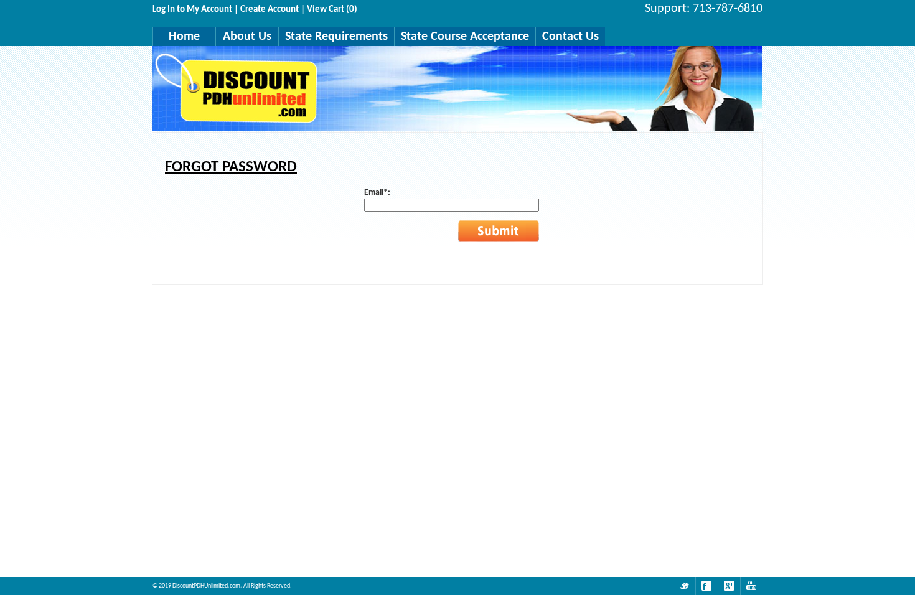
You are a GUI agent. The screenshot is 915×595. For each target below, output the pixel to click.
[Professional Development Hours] (706, 586)
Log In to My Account (192, 9)
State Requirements (336, 36)
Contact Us (570, 36)
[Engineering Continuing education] (729, 586)
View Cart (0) (332, 9)
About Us (247, 36)
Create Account (269, 9)
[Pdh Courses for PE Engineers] (684, 586)
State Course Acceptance (465, 36)
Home (184, 36)
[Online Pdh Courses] (751, 586)
